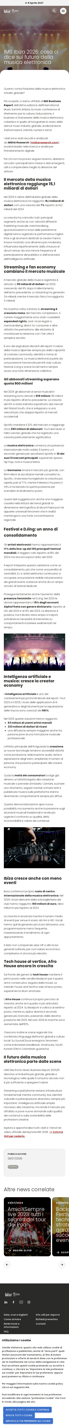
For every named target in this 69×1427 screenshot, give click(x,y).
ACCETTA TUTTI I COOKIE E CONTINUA (27, 1409)
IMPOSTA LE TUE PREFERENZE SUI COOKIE (28, 1421)
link (27, 1387)
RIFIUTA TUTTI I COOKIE (19, 1415)
